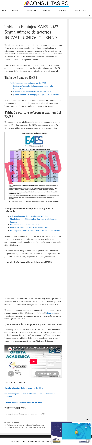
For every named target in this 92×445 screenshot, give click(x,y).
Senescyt (51, 313)
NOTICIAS (63, 10)
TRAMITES (15, 10)
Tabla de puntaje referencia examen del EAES (28, 83)
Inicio (4, 10)
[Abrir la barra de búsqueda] (88, 14)
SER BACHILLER (13, 422)
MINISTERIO (47, 10)
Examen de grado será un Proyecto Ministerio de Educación (26, 427)
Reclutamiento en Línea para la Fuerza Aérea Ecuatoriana (25, 425)
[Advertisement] (33, 281)
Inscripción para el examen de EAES (24, 224)
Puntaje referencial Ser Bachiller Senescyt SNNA (29, 227)
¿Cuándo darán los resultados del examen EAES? (32, 91)
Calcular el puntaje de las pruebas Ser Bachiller (29, 216)
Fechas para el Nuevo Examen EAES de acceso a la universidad (35, 230)
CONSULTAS (31, 10)
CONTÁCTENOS (80, 10)
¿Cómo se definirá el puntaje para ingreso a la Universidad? (36, 94)
